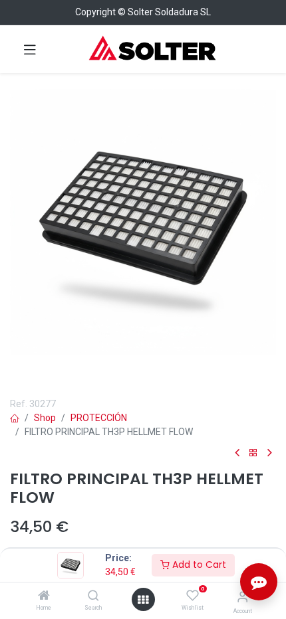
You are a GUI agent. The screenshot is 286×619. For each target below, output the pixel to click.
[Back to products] (253, 453)
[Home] (44, 596)
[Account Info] (242, 596)
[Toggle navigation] (30, 49)
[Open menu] (143, 600)
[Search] (93, 596)
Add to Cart (198, 564)
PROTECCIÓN (99, 417)
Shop (45, 417)
